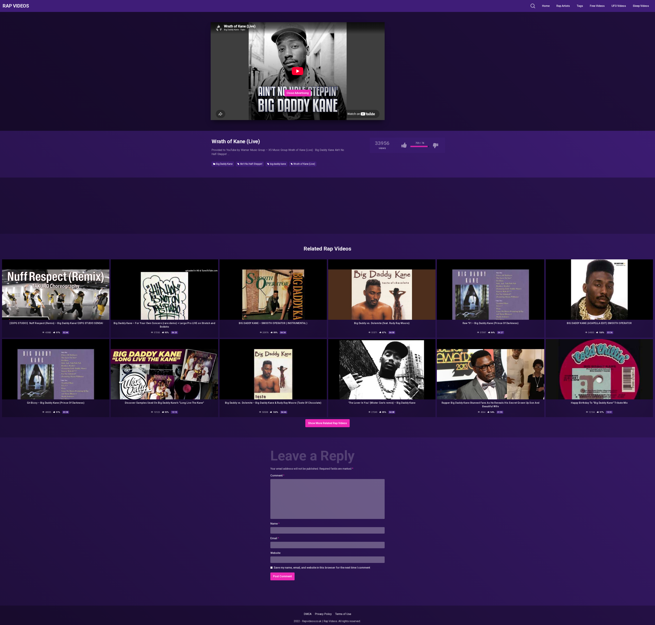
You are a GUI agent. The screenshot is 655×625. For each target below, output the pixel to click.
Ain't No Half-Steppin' (251, 164)
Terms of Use (343, 614)
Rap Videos (16, 6)
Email (274, 538)
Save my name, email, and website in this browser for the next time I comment (322, 567)
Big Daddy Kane (224, 164)
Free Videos (597, 6)
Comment (277, 475)
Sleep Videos (641, 6)
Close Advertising (298, 92)
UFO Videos (619, 6)
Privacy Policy (323, 614)
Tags (580, 6)
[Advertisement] (297, 67)
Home (546, 6)
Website (275, 553)
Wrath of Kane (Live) (304, 164)
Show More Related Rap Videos (327, 423)
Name (275, 523)
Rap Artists (563, 6)
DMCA (307, 614)
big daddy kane (278, 164)
